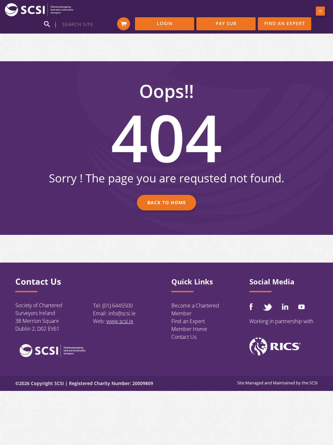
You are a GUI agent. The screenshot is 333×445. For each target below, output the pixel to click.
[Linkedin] (285, 306)
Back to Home (166, 202)
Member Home (189, 329)
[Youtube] (301, 306)
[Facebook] (251, 306)
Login (165, 23)
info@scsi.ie (122, 313)
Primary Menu (320, 12)
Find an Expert (284, 23)
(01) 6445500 (117, 305)
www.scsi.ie (119, 321)
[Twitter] (267, 307)
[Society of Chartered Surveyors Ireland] (39, 9)
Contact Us (183, 336)
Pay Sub (226, 23)
